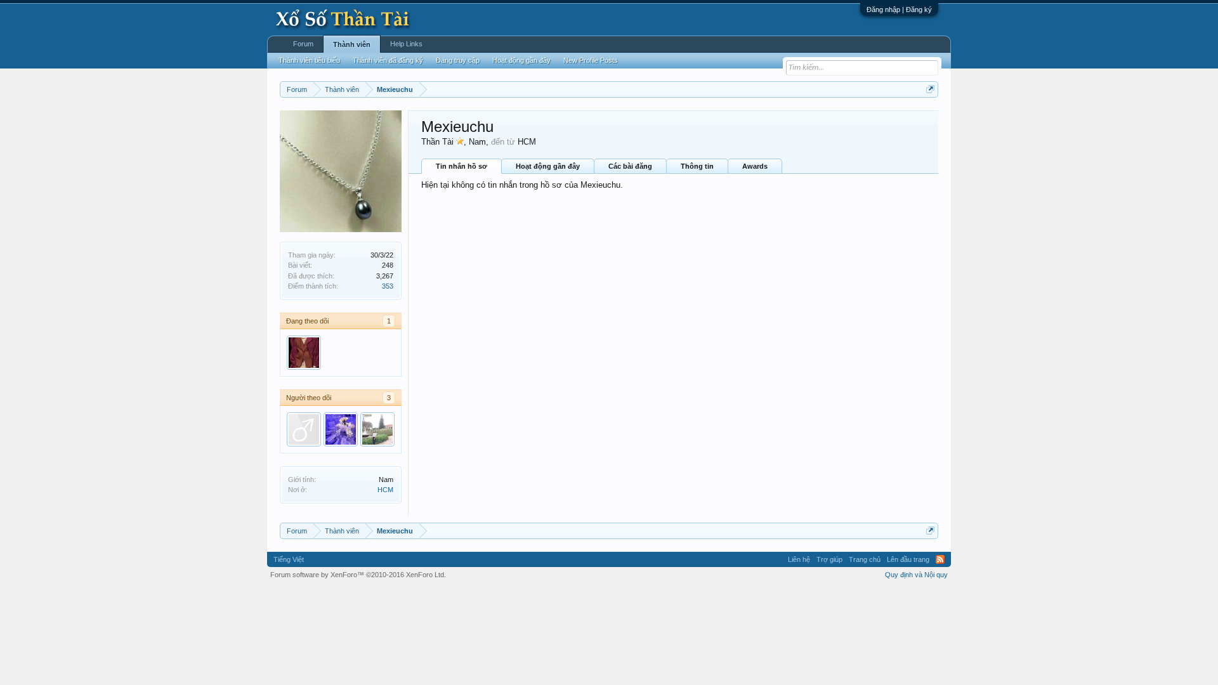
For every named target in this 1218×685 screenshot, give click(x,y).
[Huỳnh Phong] (304, 353)
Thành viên (351, 44)
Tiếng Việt (288, 559)
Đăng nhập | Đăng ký (899, 9)
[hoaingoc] (341, 429)
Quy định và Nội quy (916, 574)
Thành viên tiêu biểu (309, 60)
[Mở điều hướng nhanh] (930, 89)
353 (387, 286)
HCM (385, 489)
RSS (940, 559)
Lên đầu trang (908, 559)
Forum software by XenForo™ (358, 574)
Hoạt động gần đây (548, 166)
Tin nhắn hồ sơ (461, 166)
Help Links (406, 44)
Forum (303, 44)
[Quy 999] (304, 429)
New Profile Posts (590, 60)
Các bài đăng (630, 166)
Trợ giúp (829, 559)
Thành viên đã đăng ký (388, 60)
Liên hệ (799, 559)
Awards (755, 166)
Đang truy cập (458, 60)
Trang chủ (865, 559)
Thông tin (697, 166)
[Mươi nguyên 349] (377, 429)
